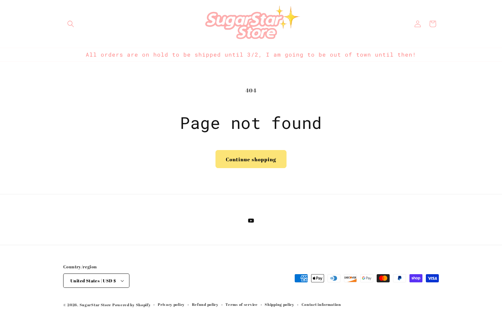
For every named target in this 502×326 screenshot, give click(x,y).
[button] (70, 23)
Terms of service (241, 304)
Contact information (321, 304)
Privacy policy (171, 304)
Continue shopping (251, 159)
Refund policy (205, 304)
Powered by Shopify (131, 304)
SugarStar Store (96, 304)
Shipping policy (279, 304)
